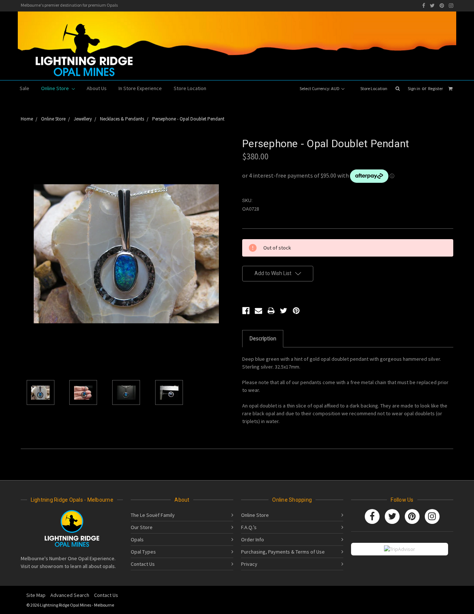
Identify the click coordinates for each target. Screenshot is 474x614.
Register (435, 88)
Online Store (55, 88)
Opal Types (143, 551)
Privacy (249, 564)
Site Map (36, 595)
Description (262, 338)
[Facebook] (423, 5)
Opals (137, 539)
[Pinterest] (442, 5)
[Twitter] (432, 5)
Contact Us (143, 564)
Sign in (414, 88)
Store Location (373, 88)
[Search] (397, 88)
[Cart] (450, 88)
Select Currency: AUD (320, 88)
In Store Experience (140, 88)
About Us (97, 88)
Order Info (252, 539)
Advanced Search (69, 595)
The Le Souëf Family (153, 515)
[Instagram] (451, 5)
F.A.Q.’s (249, 527)
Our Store (142, 527)
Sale (24, 88)
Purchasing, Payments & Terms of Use (283, 551)
